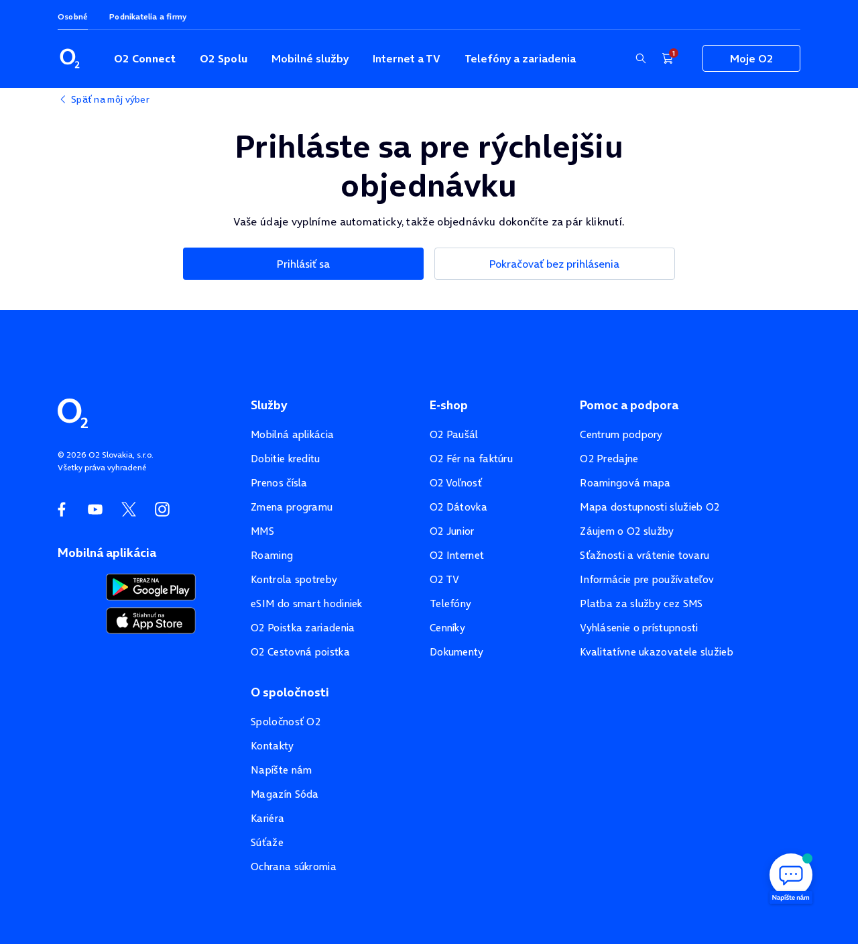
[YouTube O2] (95, 509)
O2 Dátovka (458, 507)
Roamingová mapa (625, 483)
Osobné (73, 16)
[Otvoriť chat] (790, 876)
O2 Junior (452, 531)
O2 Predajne (609, 459)
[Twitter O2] (128, 509)
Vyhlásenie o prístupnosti (639, 628)
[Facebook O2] (61, 509)
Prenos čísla (279, 483)
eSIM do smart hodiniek (307, 603)
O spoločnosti (290, 692)
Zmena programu (291, 507)
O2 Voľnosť (456, 483)
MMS (262, 531)
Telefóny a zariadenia (520, 58)
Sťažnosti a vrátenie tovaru (644, 555)
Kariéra (267, 818)
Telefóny (450, 603)
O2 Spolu (223, 58)
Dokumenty (457, 652)
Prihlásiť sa (303, 263)
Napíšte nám (281, 770)
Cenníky (447, 628)
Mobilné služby (310, 58)
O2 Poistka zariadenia (303, 628)
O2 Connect (145, 58)
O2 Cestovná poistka (300, 652)
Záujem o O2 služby (627, 531)
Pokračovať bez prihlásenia (554, 263)
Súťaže (267, 842)
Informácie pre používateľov (647, 579)
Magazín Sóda (285, 794)
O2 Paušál (454, 434)
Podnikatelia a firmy (147, 16)
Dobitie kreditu (285, 459)
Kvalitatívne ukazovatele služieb (656, 652)
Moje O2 (751, 58)
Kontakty (272, 746)
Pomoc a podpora (629, 405)
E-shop (449, 405)
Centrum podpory (621, 434)
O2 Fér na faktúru (471, 459)
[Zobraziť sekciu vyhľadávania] (640, 58)
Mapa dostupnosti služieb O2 (649, 507)
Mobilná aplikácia (292, 434)
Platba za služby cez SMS (641, 603)
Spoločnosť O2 (285, 722)
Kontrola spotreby (294, 579)
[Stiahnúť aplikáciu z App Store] (151, 619)
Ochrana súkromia (293, 866)
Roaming (272, 555)
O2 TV (445, 579)
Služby (269, 405)
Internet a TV (406, 58)
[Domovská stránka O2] (73, 412)
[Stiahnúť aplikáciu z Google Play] (151, 585)
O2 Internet (457, 555)
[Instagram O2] (162, 509)
